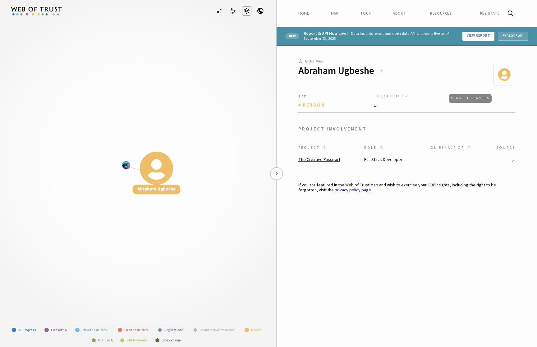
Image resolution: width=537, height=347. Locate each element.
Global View (314, 61)
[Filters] (233, 10)
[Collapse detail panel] (276, 173)
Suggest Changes (470, 98)
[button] (406, 129)
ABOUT (399, 13)
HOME (303, 13)
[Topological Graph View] (246, 11)
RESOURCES (441, 13)
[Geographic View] (260, 11)
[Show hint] (381, 71)
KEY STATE (490, 13)
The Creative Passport (319, 159)
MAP (335, 13)
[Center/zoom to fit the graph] (219, 11)
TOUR (365, 13)
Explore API (513, 36)
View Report (478, 35)
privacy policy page (353, 190)
